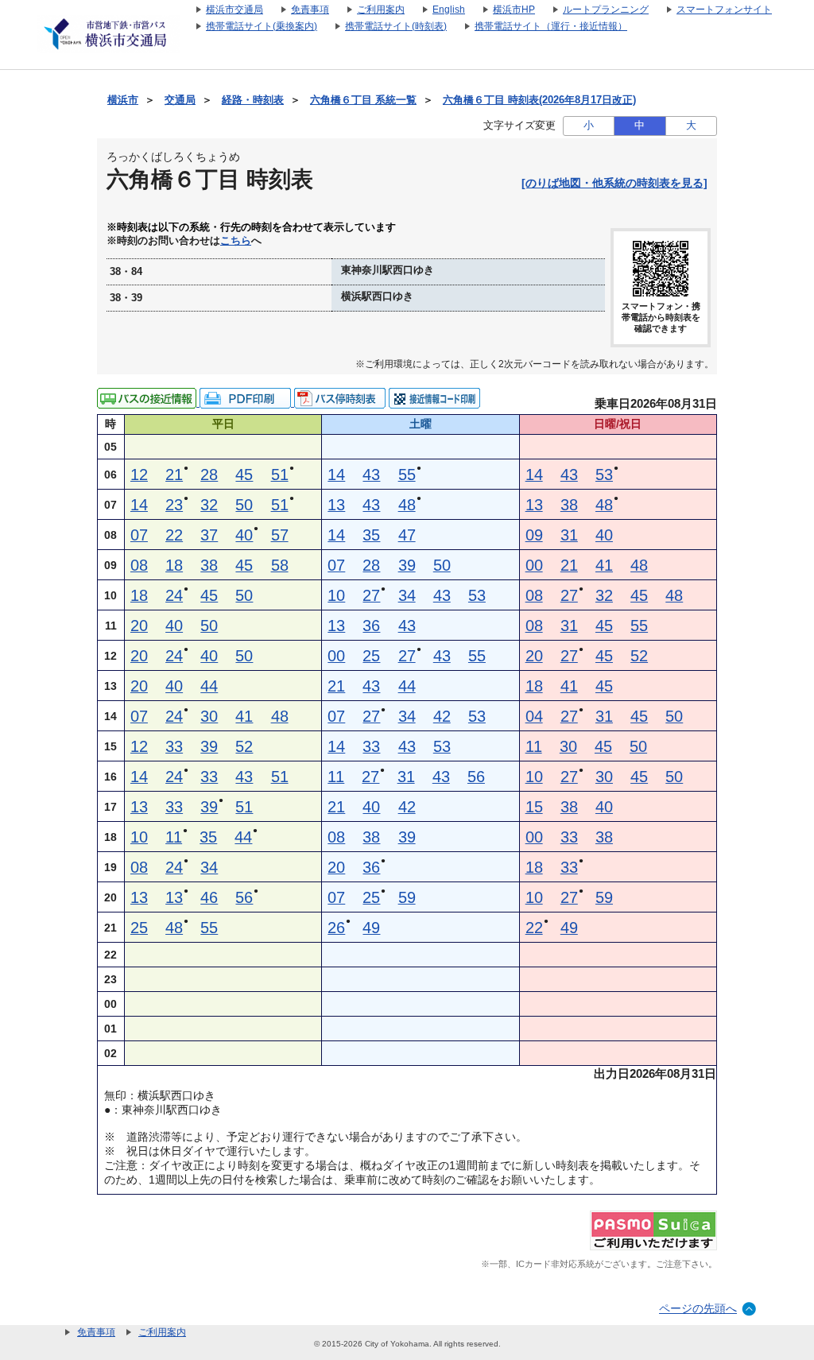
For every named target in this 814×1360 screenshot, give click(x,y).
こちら (235, 240)
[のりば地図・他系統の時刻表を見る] (614, 182)
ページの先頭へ (698, 1308)
